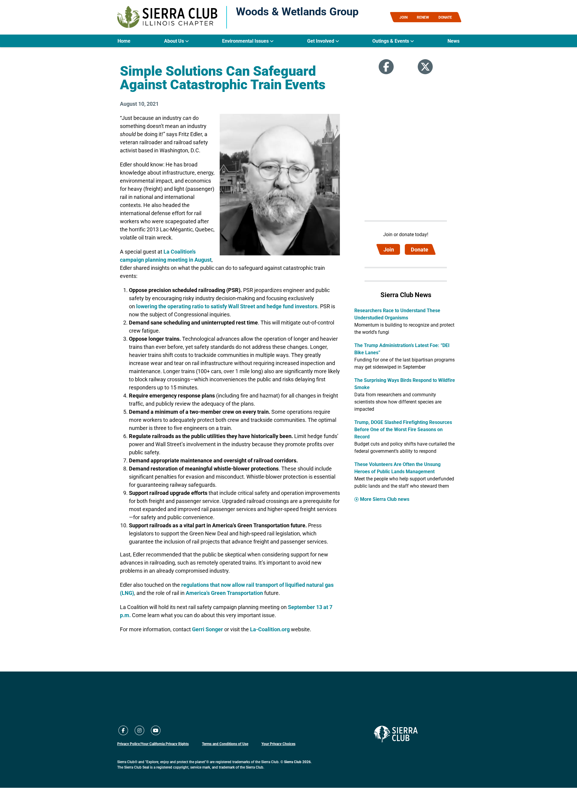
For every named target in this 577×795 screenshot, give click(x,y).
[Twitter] (425, 66)
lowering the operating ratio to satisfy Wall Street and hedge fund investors (226, 306)
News (453, 41)
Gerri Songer (207, 629)
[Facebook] (386, 66)
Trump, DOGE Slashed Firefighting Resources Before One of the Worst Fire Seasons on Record (403, 429)
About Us (174, 41)
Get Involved (321, 41)
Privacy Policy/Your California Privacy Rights (153, 743)
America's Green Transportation (224, 592)
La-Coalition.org (270, 629)
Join (388, 249)
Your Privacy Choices (278, 743)
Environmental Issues (246, 41)
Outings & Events (391, 41)
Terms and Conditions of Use (225, 743)
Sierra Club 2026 (297, 761)
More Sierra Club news (384, 499)
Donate (419, 249)
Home (124, 41)
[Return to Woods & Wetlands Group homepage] (167, 17)
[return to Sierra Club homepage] (396, 734)
